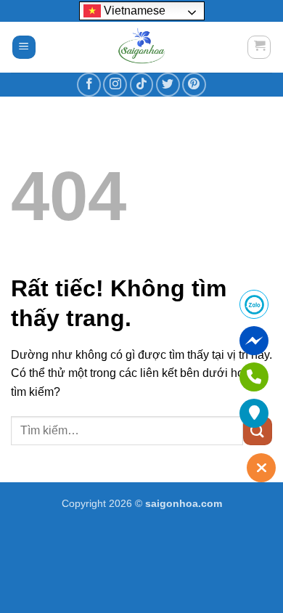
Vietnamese (133, 10)
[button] (24, 48)
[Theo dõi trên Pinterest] (194, 85)
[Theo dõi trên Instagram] (115, 85)
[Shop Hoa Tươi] (141, 47)
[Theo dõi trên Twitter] (168, 85)
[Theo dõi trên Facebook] (89, 85)
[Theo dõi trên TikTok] (142, 85)
